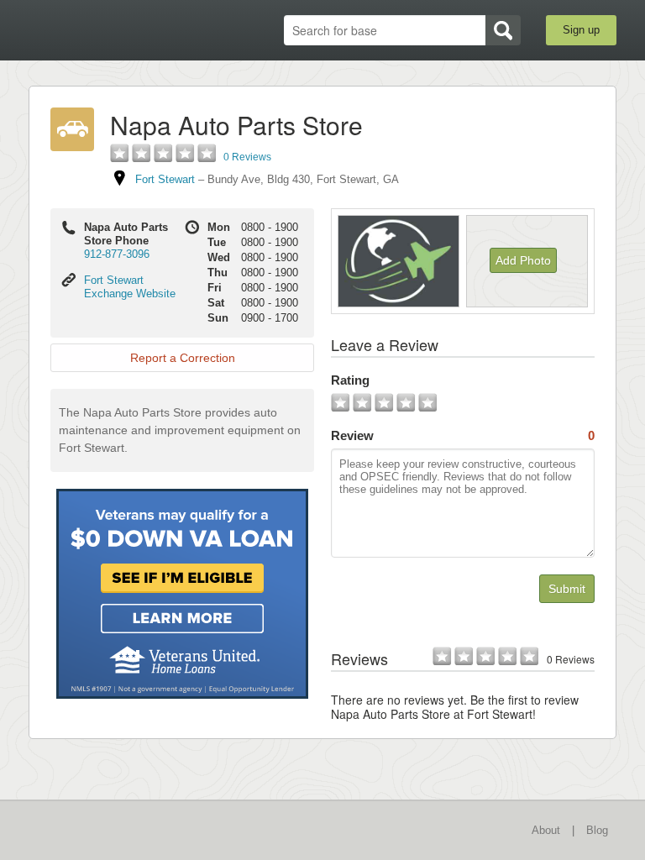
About (546, 830)
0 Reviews (247, 157)
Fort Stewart (165, 179)
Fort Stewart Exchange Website (130, 287)
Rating (350, 380)
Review (463, 435)
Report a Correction (182, 357)
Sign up (581, 30)
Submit (566, 588)
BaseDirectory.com (117, 31)
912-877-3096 (116, 254)
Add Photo (523, 260)
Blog (597, 830)
